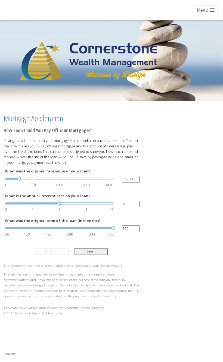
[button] (206, 10)
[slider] (59, 179)
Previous (52, 251)
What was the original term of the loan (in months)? (53, 220)
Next (91, 251)
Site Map (10, 353)
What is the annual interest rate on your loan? (47, 195)
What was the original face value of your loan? (47, 171)
